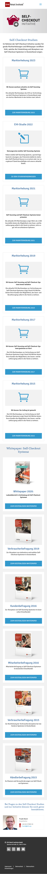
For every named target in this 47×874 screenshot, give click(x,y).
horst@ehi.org (26, 826)
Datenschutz (18, 866)
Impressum (9, 866)
